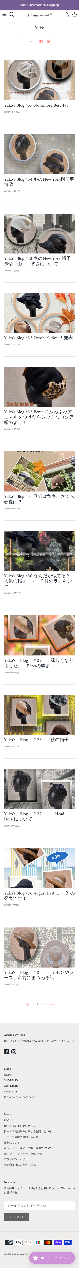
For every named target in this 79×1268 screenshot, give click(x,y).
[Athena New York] (39, 14)
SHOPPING (11, 1080)
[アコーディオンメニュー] (4, 14)
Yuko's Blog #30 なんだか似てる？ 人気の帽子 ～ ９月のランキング (39, 581)
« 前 (27, 1004)
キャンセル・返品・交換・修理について (27, 1148)
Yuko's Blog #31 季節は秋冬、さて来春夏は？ (39, 499)
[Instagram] (13, 1051)
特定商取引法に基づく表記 (20, 1164)
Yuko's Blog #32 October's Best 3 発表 (40, 338)
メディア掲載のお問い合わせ (21, 1137)
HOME (8, 1074)
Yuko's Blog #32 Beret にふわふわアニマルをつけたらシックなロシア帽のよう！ (39, 417)
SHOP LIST (10, 1091)
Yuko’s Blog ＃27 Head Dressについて (34, 816)
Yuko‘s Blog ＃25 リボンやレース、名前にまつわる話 (39, 975)
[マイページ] (65, 14)
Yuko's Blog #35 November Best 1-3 (36, 105)
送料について (12, 1142)
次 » (52, 1004)
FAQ (6, 1120)
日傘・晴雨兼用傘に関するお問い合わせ (27, 1131)
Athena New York (20, 1254)
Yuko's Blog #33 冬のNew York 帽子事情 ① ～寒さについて (37, 261)
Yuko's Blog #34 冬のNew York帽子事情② (39, 182)
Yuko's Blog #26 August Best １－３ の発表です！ (39, 896)
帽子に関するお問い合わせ (20, 1125)
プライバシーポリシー (17, 1159)
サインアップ (16, 1217)
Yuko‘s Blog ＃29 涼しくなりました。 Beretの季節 (39, 663)
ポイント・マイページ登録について (25, 1153)
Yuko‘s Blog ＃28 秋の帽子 (36, 740)
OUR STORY (11, 1085)
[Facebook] (6, 1051)
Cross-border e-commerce (19, 1097)
